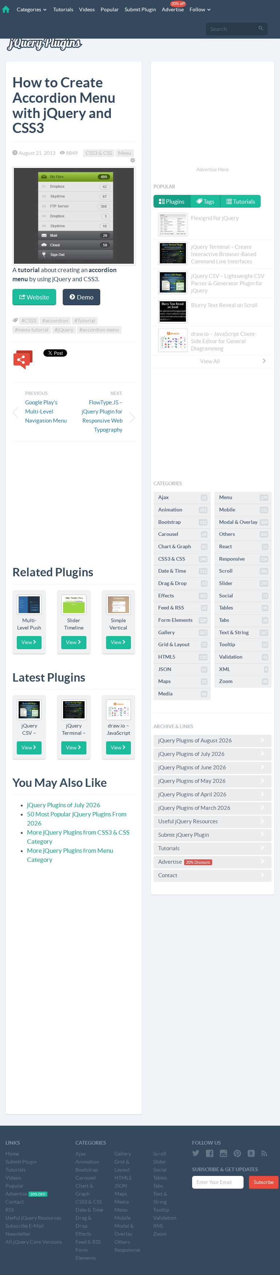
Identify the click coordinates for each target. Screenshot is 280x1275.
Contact (168, 875)
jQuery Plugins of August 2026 (195, 740)
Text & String (243, 632)
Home (12, 1154)
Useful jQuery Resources (188, 821)
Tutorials (63, 9)
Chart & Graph (182, 546)
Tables (243, 608)
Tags (208, 201)
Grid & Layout (182, 644)
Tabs (243, 620)
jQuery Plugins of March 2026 (194, 808)
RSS (9, 1210)
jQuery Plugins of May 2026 (192, 781)
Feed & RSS (182, 608)
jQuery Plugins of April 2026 (192, 794)
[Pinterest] (237, 1153)
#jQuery (64, 330)
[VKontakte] (251, 1153)
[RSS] (264, 1153)
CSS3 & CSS (99, 153)
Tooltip (243, 644)
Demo (84, 297)
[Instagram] (223, 1153)
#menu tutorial (31, 330)
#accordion (55, 320)
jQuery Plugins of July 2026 (63, 804)
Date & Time (182, 571)
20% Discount (198, 862)
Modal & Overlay (243, 522)
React (243, 546)
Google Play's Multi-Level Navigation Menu (46, 411)
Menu (124, 153)
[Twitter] (195, 1153)
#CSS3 (29, 320)
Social (243, 596)
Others (243, 534)
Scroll (243, 571)
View (27, 642)
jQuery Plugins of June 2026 (192, 767)
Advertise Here (213, 169)
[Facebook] (209, 1153)
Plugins (174, 201)
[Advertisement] (74, 498)
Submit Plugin (140, 9)
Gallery (182, 632)
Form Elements (182, 620)
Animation (182, 510)
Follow (198, 9)
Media (182, 694)
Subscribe (264, 1182)
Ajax (182, 497)
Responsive (243, 559)
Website (37, 297)
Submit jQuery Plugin (183, 835)
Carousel (182, 534)
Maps (182, 681)
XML (243, 669)
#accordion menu (99, 330)
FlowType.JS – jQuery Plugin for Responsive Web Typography (102, 416)
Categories (29, 9)
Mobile (243, 510)
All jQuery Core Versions (33, 1242)
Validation (243, 657)
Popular (110, 9)
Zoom (243, 681)
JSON (182, 669)
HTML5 (182, 657)
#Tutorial (84, 320)
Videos (87, 9)
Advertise (173, 6)
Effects (182, 596)
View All (210, 361)
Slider (243, 583)
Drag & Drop (182, 583)
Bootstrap (182, 522)
